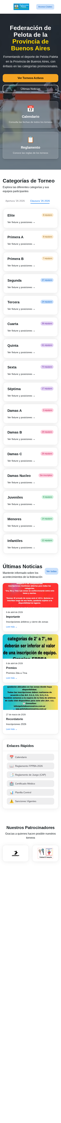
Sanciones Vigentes (22, 801)
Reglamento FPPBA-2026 (26, 766)
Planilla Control (20, 792)
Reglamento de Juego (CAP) (27, 775)
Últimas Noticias (30, 88)
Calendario (18, 757)
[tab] (15, 201)
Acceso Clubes (45, 7)
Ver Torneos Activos (31, 78)
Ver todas (51, 571)
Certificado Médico (22, 783)
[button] (30, 218)
